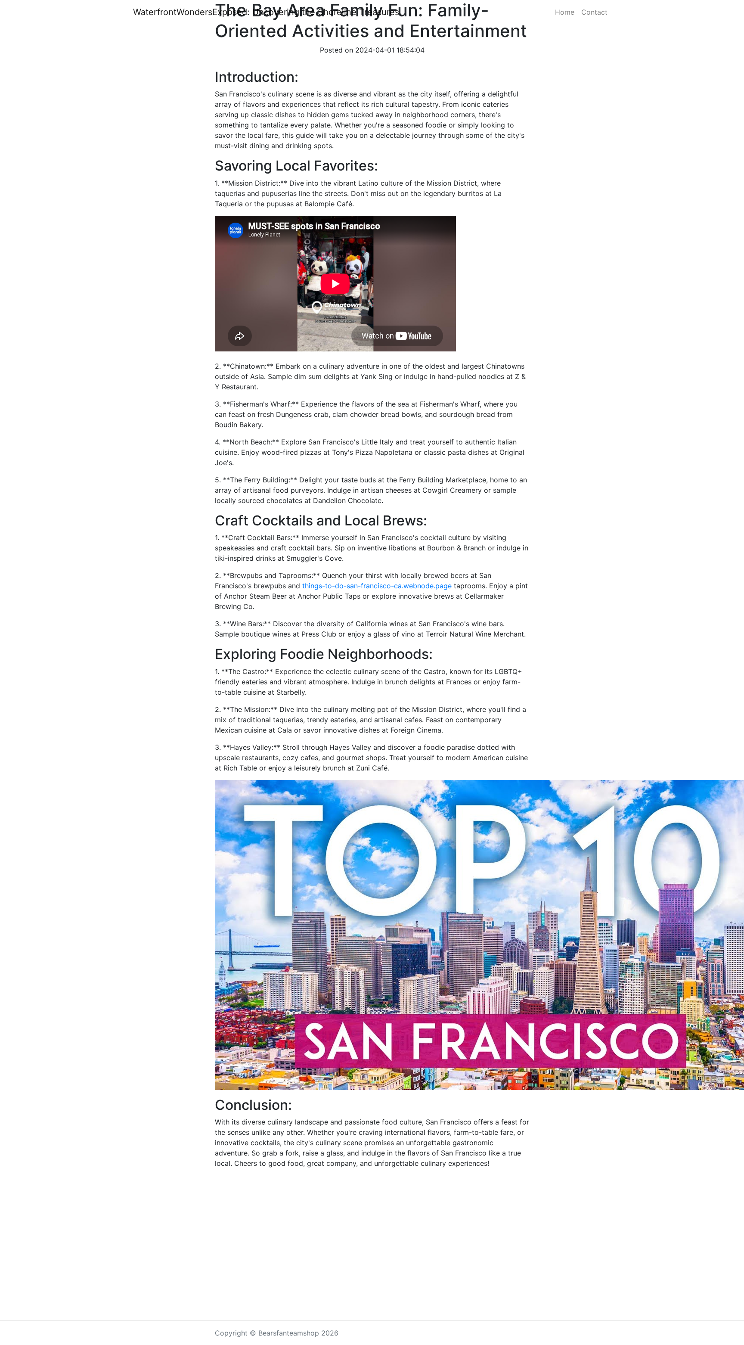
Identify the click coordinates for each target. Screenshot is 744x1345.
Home (564, 12)
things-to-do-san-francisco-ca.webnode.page (377, 585)
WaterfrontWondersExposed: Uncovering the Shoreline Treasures (266, 12)
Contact (594, 12)
